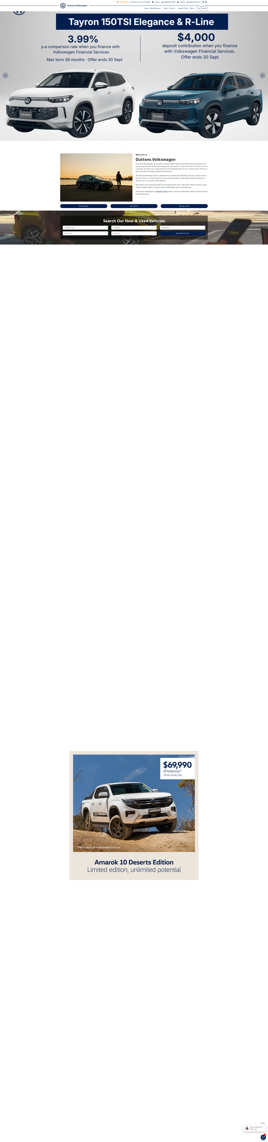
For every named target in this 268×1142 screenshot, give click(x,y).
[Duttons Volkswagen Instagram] (206, 2)
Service (171, 8)
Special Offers (183, 8)
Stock (166, 8)
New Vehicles (155, 8)
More (192, 8)
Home (146, 8)
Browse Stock (184, 206)
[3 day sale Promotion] (134, 67)
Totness (157, 2)
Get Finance (202, 8)
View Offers (134, 206)
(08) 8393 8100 (169, 2)
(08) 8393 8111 (194, 2)
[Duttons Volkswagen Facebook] (203, 2)
